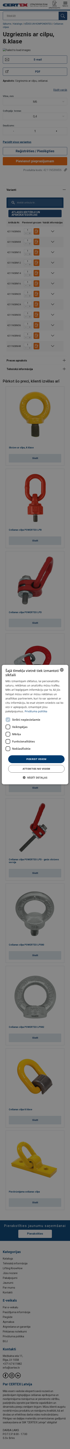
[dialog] (35, 724)
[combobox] (62, 670)
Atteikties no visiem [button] (36, 768)
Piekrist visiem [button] (36, 759)
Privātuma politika (36, 711)
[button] (35, 777)
